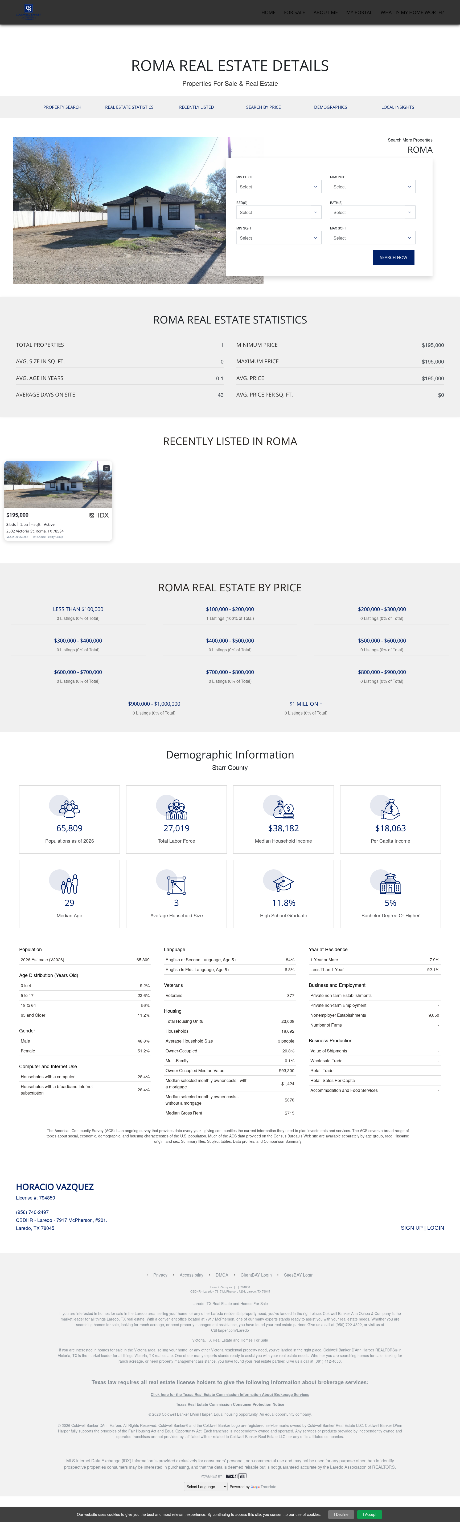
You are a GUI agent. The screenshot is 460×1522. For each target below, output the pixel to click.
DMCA (222, 1275)
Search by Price (263, 107)
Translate (268, 1486)
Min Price (244, 177)
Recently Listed (196, 107)
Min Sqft (243, 228)
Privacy (160, 1275)
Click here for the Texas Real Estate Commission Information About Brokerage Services (230, 1394)
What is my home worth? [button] (412, 12)
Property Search (62, 107)
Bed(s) (241, 202)
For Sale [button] (294, 12)
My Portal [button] (359, 12)
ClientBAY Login (256, 1275)
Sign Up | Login (422, 1228)
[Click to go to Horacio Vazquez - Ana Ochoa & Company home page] (28, 12)
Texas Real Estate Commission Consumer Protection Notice (230, 1404)
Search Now (393, 257)
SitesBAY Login (299, 1275)
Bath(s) (336, 202)
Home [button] (268, 12)
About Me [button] (326, 12)
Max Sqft (338, 228)
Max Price (339, 177)
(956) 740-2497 (32, 1211)
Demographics (330, 107)
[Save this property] (106, 468)
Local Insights (397, 107)
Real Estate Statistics (129, 107)
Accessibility (191, 1275)
